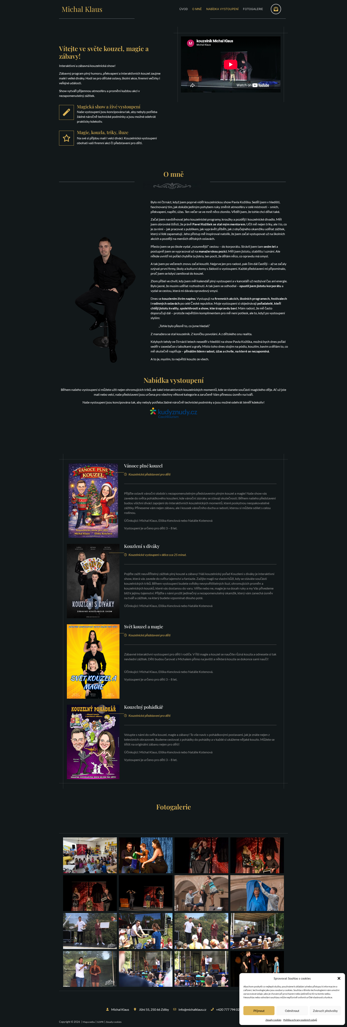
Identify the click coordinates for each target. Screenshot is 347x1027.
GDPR (100, 1022)
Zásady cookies (273, 1019)
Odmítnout (292, 1011)
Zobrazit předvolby (325, 1011)
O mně (197, 9)
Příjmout (259, 1011)
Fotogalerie (253, 9)
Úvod (183, 9)
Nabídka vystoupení (222, 9)
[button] (339, 978)
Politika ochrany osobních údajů (300, 1019)
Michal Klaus (82, 9)
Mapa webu (89, 1022)
